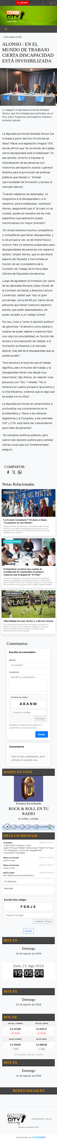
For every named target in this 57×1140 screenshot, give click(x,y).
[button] (13, 2)
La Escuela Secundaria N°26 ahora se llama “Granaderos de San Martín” (25, 521)
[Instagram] (41, 2)
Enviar (41, 734)
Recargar (40, 718)
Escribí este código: (19, 697)
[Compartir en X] (14, 472)
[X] (31, 2)
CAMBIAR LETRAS (43, 921)
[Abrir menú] (6, 29)
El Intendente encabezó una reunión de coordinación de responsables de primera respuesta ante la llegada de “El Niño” (23, 572)
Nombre (12, 660)
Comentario (14, 672)
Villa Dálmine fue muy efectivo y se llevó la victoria (28, 621)
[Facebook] (36, 2)
